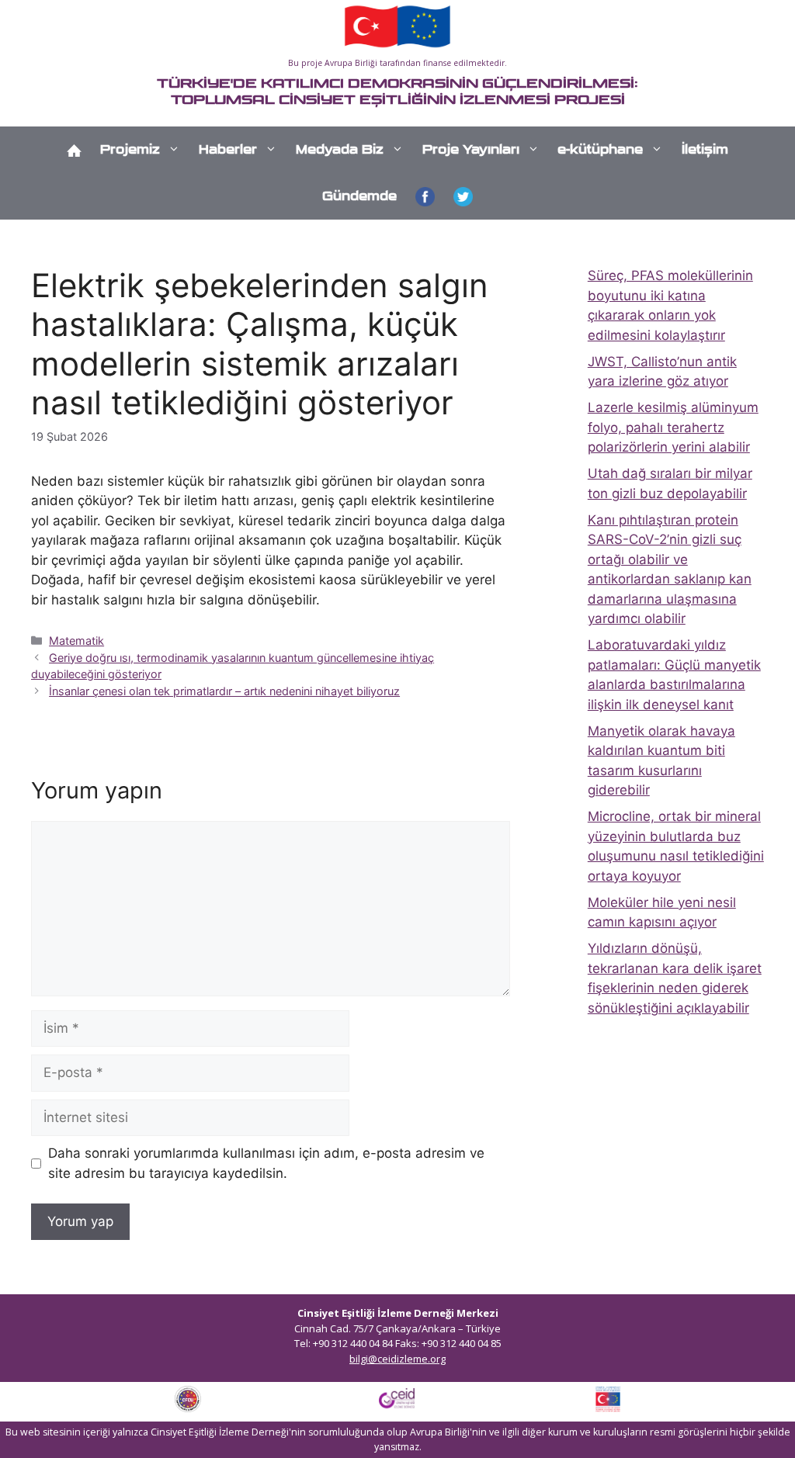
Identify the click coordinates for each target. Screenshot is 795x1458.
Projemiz (130, 149)
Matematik (76, 640)
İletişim (705, 149)
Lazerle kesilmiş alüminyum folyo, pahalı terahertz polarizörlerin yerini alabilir (673, 427)
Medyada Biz (340, 149)
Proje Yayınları (470, 149)
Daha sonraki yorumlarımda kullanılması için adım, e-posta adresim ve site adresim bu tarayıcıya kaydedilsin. (266, 1163)
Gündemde (359, 196)
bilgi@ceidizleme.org (397, 1359)
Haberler (228, 149)
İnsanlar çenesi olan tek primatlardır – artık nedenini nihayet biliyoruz (224, 691)
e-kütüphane (600, 149)
